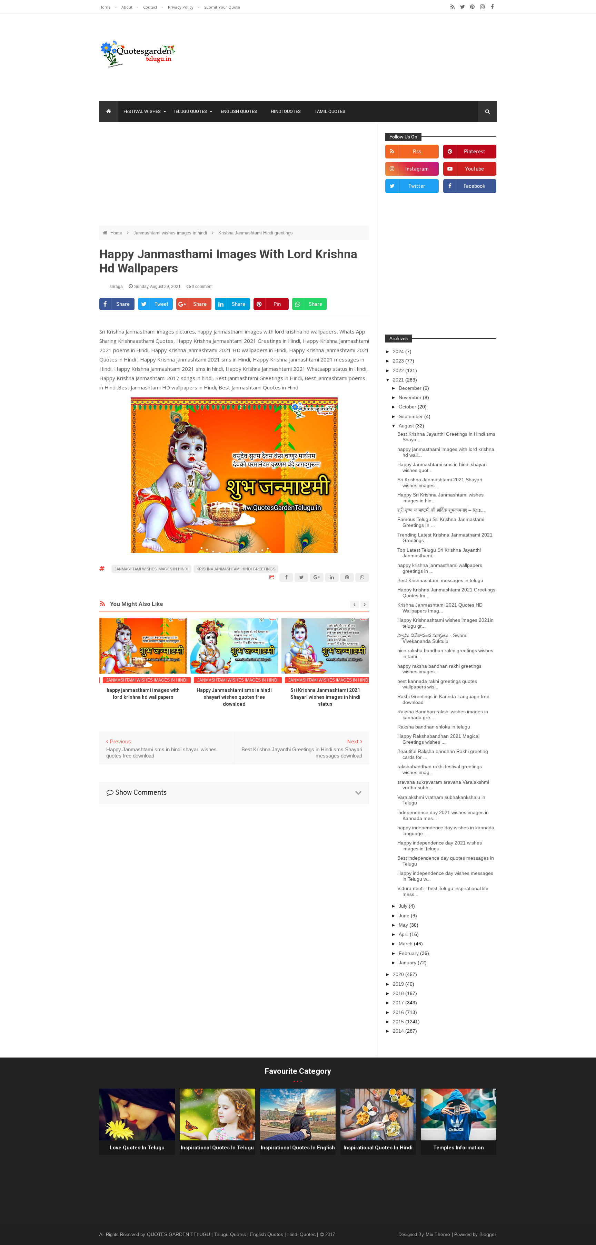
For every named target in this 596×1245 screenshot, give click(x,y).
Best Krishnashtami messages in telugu (440, 580)
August (407, 425)
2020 (399, 974)
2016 (399, 1012)
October (408, 406)
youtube (474, 169)
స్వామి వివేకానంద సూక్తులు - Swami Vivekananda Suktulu (432, 638)
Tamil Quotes (330, 111)
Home (105, 7)
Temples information (458, 1148)
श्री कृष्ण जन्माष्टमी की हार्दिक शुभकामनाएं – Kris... (441, 510)
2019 (399, 984)
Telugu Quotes (190, 111)
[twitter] (462, 7)
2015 (399, 1021)
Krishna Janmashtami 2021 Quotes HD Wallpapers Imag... (440, 608)
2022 (399, 370)
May (404, 925)
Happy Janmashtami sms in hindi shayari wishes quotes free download (234, 697)
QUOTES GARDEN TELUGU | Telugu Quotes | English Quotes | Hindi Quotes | (233, 1234)
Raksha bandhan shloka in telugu (433, 727)
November (411, 397)
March (406, 943)
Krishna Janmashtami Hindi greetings (255, 232)
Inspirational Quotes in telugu (217, 1148)
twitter (416, 186)
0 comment (201, 286)
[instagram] (482, 7)
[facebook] (492, 7)
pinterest (474, 152)
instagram (417, 169)
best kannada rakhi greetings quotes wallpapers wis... (437, 684)
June (405, 915)
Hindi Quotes (286, 111)
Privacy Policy (181, 7)
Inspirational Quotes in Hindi (378, 1148)
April (404, 934)
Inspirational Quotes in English (298, 1148)
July (404, 906)
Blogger (487, 1234)
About (127, 7)
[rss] (452, 7)
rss (417, 152)
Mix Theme (438, 1234)
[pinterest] (472, 7)
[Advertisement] (234, 177)
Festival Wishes (142, 111)
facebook (474, 186)
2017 (399, 1002)
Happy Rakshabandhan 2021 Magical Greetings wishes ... (438, 739)
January (408, 962)
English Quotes (239, 111)
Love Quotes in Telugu (137, 1148)
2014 (399, 1031)
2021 (399, 380)
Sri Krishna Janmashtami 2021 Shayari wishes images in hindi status (325, 697)
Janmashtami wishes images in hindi (170, 232)
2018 (399, 993)
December (411, 388)
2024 (399, 351)
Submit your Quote (222, 7)
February (409, 953)
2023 (399, 361)
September (411, 416)
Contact (150, 7)
